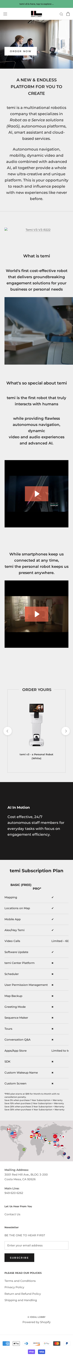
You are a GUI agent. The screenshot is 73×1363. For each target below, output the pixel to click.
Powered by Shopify (36, 1322)
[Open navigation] (5, 14)
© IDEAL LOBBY (36, 1317)
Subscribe (19, 1257)
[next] (65, 731)
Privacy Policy (14, 1287)
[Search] (61, 14)
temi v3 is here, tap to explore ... (36, 4)
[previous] (7, 731)
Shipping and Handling (20, 1300)
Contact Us (12, 1214)
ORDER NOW (20, 51)
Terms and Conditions (20, 1281)
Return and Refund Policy (22, 1294)
